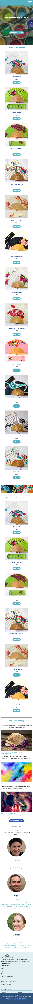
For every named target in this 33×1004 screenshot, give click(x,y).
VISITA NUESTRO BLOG (16, 820)
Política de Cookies (6, 984)
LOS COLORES (5, 783)
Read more (16, 262)
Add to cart (16, 82)
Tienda (3, 974)
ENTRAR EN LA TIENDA (16, 33)
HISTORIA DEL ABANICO (8, 813)
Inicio (2, 968)
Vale (10, 1001)
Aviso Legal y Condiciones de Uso (9, 981)
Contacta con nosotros (7, 976)
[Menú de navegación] (30, 2)
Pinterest (19, 992)
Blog (2, 971)
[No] (31, 998)
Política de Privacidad (6, 987)
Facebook (3, 992)
